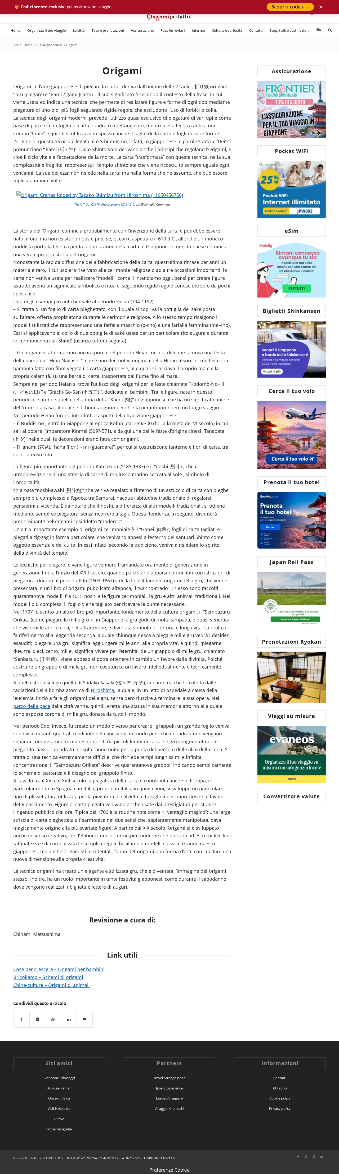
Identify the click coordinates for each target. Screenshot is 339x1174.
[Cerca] (328, 30)
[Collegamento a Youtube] (306, 1157)
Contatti (279, 1077)
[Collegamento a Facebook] (298, 1157)
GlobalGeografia (59, 1129)
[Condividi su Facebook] (21, 1019)
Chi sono (280, 1088)
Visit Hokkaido (59, 1108)
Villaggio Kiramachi (169, 1108)
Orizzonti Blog (59, 1098)
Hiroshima (102, 690)
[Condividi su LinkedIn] (69, 1019)
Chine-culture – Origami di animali (51, 985)
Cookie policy (279, 1098)
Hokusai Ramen (59, 1088)
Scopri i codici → (290, 6)
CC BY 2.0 (127, 204)
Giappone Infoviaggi (59, 1077)
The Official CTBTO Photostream (96, 204)
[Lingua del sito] (319, 30)
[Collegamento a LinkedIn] (322, 1157)
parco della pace (31, 706)
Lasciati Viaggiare (169, 1098)
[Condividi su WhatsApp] (53, 1019)
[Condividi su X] (37, 1019)
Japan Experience (169, 1088)
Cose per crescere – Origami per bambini (59, 969)
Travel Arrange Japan (169, 1077)
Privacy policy (280, 1108)
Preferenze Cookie (169, 1170)
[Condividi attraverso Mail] (84, 1019)
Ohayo (59, 1118)
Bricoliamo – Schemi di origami (48, 977)
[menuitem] (15, 30)
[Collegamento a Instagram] (314, 1157)
